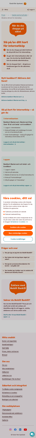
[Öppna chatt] (32, 434)
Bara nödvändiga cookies (18, 233)
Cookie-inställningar (18, 239)
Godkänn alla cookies (18, 227)
